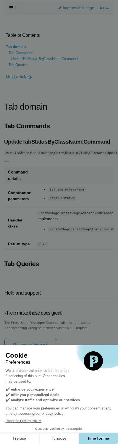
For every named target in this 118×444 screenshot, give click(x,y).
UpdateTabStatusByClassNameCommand (44, 59)
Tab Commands (21, 53)
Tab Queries (18, 65)
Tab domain (16, 47)
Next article (17, 77)
